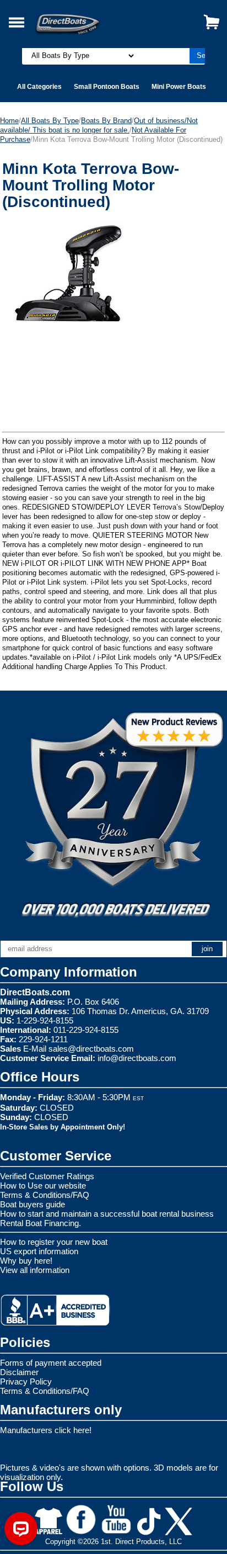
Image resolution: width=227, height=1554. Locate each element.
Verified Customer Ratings (47, 1176)
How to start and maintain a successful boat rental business (107, 1213)
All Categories (39, 87)
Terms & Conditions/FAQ (44, 1195)
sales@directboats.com (91, 1048)
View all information (34, 1270)
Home (9, 120)
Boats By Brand (106, 120)
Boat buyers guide (32, 1204)
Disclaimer (19, 1372)
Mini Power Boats (179, 87)
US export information (39, 1251)
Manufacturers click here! (45, 1430)
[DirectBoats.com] (81, 18)
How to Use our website (43, 1185)
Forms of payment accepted (50, 1362)
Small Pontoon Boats (106, 87)
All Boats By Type (50, 120)
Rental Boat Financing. (40, 1223)
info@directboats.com (137, 1058)
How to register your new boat (53, 1242)
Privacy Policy (26, 1381)
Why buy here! (26, 1260)
